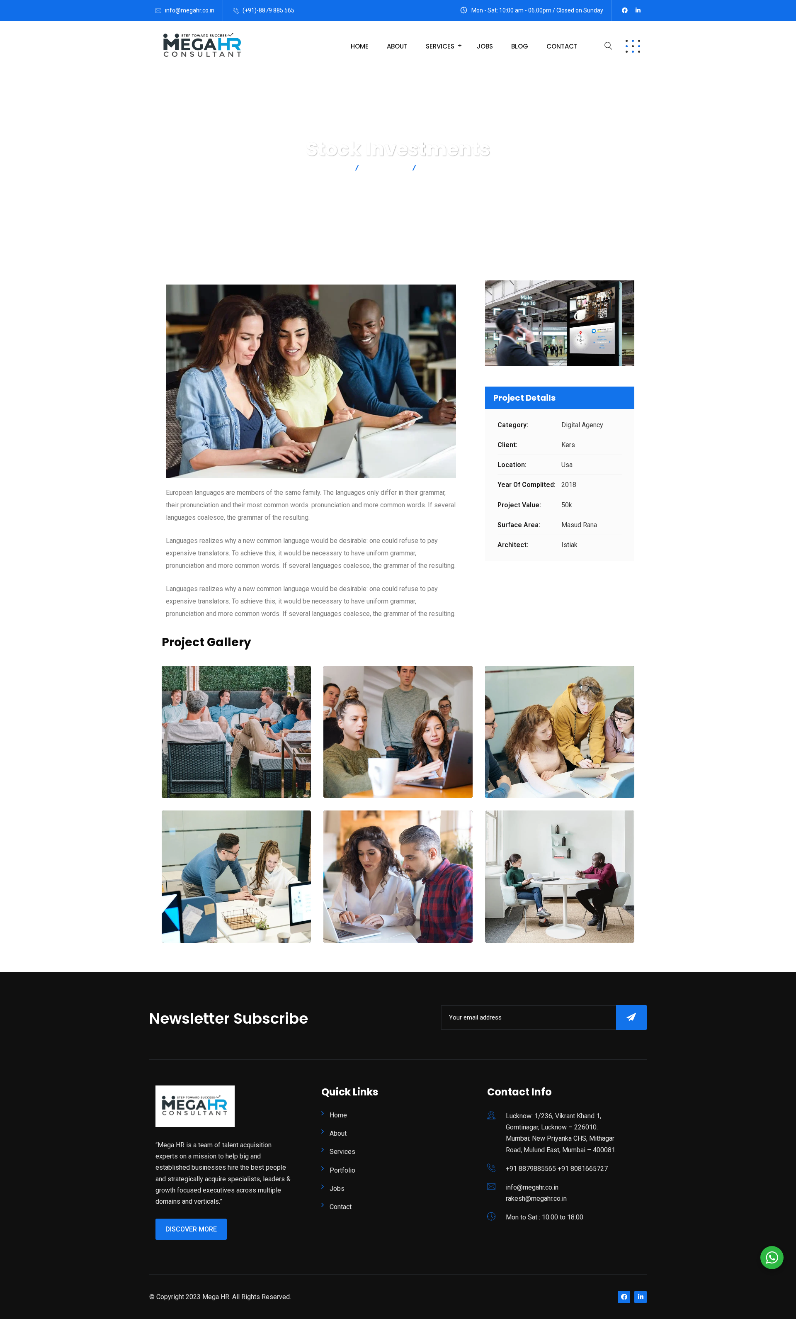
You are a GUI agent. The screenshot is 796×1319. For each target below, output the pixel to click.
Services (440, 46)
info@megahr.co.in (189, 10)
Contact (562, 46)
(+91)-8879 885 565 (268, 10)
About (397, 46)
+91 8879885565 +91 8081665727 (557, 1169)
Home (360, 46)
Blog (519, 46)
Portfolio (342, 1170)
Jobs (485, 46)
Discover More (191, 1229)
